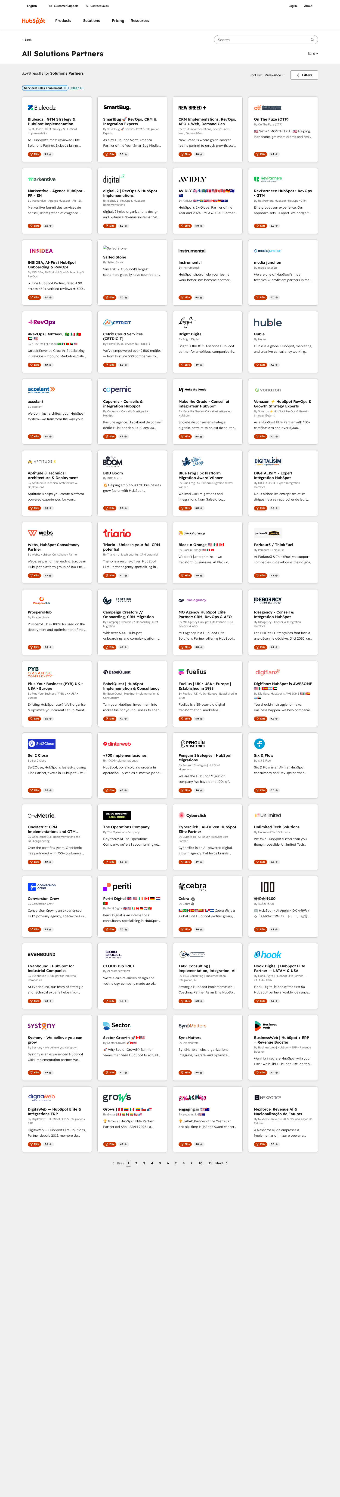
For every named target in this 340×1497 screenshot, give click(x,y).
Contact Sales (99, 6)
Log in (293, 6)
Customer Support (66, 6)
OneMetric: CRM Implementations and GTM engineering (52, 829)
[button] (313, 53)
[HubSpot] (33, 20)
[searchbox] (266, 39)
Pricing (118, 20)
